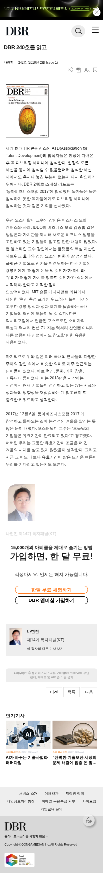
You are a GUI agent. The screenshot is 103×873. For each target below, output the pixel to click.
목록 (72, 692)
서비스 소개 (28, 793)
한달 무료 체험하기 (51, 589)
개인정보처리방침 (21, 801)
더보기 (70, 70)
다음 (89, 692)
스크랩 (95, 70)
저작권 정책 (75, 793)
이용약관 (51, 793)
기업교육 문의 (51, 809)
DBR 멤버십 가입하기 (51, 600)
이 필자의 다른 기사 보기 (45, 649)
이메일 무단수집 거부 (58, 801)
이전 (54, 692)
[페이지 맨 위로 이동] (90, 821)
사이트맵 (89, 801)
